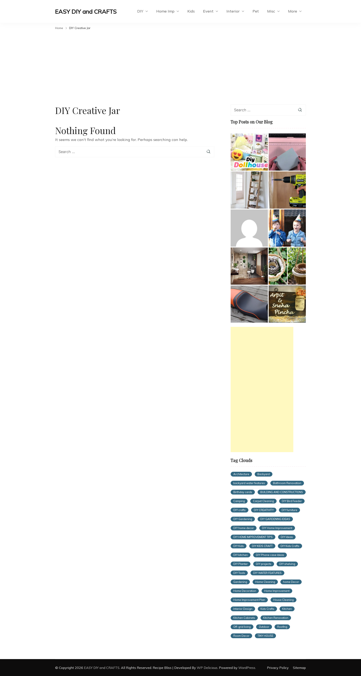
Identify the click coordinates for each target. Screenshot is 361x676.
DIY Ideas (287, 537)
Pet (256, 11)
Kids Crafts (267, 608)
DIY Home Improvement (277, 528)
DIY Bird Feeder (292, 501)
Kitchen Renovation (275, 617)
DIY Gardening (242, 519)
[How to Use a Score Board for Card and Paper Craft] (287, 152)
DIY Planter (240, 564)
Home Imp (165, 11)
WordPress (246, 668)
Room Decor (241, 635)
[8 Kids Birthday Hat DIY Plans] (287, 228)
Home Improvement (277, 590)
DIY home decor (243, 528)
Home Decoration (244, 590)
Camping (239, 501)
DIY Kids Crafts (290, 546)
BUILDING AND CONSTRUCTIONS (281, 492)
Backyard (263, 474)
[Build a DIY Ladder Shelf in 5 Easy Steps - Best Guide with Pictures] (249, 190)
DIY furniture (289, 510)
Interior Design (242, 608)
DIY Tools (239, 573)
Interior (233, 11)
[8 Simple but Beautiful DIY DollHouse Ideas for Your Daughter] (249, 152)
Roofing (282, 626)
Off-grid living (242, 626)
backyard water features (249, 483)
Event (208, 11)
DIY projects (263, 564)
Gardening (240, 581)
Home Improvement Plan (249, 599)
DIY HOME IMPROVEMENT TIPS (253, 537)
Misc (271, 11)
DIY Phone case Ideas (270, 555)
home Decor (291, 581)
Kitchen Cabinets (244, 617)
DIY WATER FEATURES (267, 573)
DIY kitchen (240, 555)
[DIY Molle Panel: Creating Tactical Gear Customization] (249, 228)
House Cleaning (283, 599)
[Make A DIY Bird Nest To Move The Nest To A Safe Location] (287, 266)
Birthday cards (242, 492)
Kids (191, 11)
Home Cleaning (265, 581)
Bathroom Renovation (287, 483)
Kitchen (287, 608)
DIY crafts (239, 510)
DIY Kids (238, 546)
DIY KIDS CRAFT (262, 546)
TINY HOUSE (265, 635)
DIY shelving (287, 564)
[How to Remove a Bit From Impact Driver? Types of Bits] (287, 190)
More (292, 11)
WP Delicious (207, 668)
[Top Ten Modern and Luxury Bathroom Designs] (249, 266)
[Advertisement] (180, 62)
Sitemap (299, 668)
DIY (140, 11)
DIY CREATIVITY (264, 510)
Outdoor (264, 626)
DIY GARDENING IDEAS (275, 519)
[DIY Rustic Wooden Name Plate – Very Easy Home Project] (287, 304)
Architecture (241, 474)
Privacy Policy (278, 668)
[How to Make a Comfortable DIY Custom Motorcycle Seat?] (249, 304)
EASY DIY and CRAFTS (86, 11)
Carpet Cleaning (263, 501)
